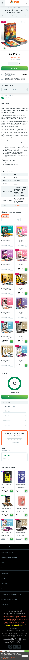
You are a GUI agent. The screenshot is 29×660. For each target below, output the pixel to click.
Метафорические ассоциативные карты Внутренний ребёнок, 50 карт (6, 241)
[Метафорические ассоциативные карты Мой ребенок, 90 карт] (21, 231)
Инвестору (4, 604)
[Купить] (26, 269)
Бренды (3, 562)
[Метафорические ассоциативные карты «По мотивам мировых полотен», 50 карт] (7, 351)
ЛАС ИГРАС (17, 205)
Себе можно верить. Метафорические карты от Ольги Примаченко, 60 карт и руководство (21, 511)
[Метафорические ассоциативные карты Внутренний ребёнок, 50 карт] (7, 231)
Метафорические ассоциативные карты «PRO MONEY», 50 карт (7, 289)
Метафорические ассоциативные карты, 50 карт (20, 360)
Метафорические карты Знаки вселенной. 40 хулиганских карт (6, 487)
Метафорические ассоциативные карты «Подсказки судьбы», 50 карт (21, 289)
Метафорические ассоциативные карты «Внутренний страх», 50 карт (21, 337)
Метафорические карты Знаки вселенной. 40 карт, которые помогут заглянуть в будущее (21, 487)
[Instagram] (10, 647)
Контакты (4, 568)
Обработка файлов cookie (9, 599)
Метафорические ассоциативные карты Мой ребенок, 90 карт (21, 241)
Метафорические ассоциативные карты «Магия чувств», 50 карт (20, 265)
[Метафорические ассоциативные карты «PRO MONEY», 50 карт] (7, 279)
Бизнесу (3, 578)
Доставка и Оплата (7, 552)
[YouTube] (19, 647)
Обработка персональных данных (11, 594)
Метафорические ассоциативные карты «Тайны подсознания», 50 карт (20, 314)
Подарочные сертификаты (9, 557)
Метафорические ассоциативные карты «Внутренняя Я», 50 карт (6, 313)
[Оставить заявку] (11, 245)
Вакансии (4, 583)
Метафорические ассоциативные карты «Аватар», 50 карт (6, 337)
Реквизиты (4, 573)
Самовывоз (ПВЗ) (6, 547)
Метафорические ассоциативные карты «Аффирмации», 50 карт (6, 266)
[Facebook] (15, 647)
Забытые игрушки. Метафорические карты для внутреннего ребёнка (7, 511)
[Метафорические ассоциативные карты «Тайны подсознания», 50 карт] (21, 303)
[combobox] (5, 89)
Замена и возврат (6, 589)
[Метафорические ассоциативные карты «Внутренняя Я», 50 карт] (7, 303)
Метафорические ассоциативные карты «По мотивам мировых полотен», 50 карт (6, 362)
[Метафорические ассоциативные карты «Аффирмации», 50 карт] (7, 255)
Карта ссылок (14, 650)
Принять (24, 656)
